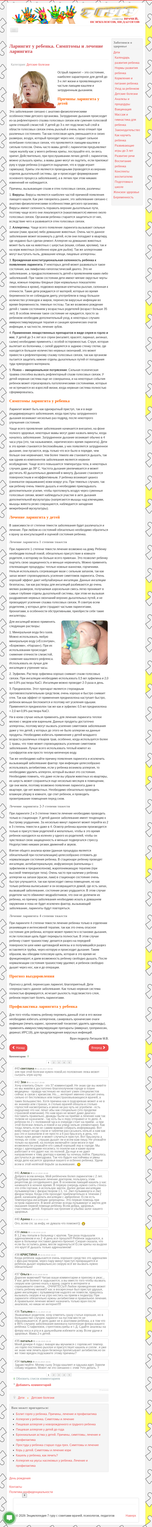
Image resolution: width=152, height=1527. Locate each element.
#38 (17, 1254)
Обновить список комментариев (38, 1378)
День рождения (20, 1478)
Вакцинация (123, 109)
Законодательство (127, 130)
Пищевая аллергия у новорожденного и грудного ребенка (56, 1424)
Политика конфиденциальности (31, 1492)
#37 (17, 1274)
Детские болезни (38, 64)
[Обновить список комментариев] (28, 1056)
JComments (104, 1390)
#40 (17, 1219)
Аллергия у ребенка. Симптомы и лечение (45, 1419)
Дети (116, 52)
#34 (17, 1361)
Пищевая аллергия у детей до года (40, 1429)
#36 (17, 1311)
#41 (17, 1173)
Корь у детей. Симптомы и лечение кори (43, 1450)
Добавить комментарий (33, 1385)
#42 (17, 1082)
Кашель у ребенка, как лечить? (37, 1455)
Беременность (123, 197)
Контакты (15, 1486)
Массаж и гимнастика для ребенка (125, 119)
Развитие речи (125, 155)
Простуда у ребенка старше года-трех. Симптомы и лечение (57, 1445)
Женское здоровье (126, 192)
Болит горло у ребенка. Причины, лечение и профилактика (56, 1414)
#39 (17, 1232)
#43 (17, 1068)
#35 (17, 1341)
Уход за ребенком (127, 88)
